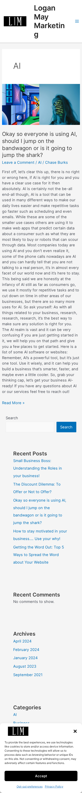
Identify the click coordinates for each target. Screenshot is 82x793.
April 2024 (22, 641)
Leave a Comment (18, 162)
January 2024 (25, 658)
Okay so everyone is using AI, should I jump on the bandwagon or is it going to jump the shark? (39, 144)
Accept (41, 776)
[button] (75, 731)
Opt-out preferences (30, 786)
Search (12, 418)
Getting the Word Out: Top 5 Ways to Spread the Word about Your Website (38, 555)
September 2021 (28, 674)
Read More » (13, 402)
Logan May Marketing (49, 21)
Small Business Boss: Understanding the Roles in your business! (37, 468)
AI (39, 162)
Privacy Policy (54, 786)
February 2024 (26, 649)
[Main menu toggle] (77, 21)
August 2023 (24, 666)
